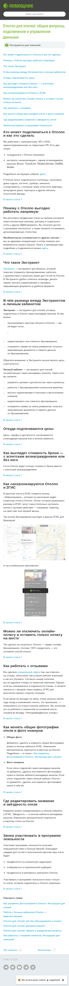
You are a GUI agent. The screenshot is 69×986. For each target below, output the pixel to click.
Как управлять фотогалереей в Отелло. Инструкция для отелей (34, 905)
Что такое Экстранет (14, 66)
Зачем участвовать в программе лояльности (27, 125)
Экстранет (9, 268)
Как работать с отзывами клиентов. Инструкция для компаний (31, 937)
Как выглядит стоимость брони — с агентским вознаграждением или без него (28, 85)
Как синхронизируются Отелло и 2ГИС (24, 92)
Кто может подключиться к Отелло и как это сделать (32, 54)
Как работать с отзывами (17, 107)
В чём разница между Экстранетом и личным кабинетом (34, 71)
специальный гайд (28, 672)
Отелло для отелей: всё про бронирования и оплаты (32, 920)
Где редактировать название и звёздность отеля (29, 119)
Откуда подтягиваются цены (18, 77)
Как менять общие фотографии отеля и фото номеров (33, 113)
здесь (43, 173)
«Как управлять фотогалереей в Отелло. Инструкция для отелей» (34, 754)
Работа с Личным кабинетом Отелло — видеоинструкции (25, 914)
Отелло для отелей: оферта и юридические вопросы (32, 930)
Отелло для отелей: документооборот (24, 925)
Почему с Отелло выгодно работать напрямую (29, 60)
